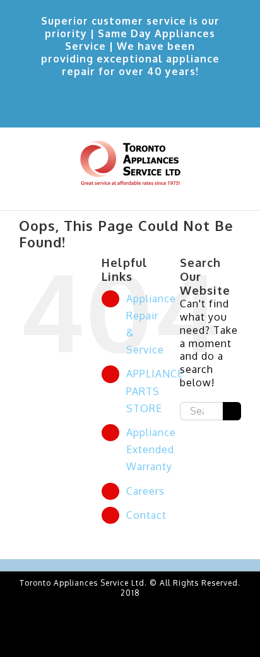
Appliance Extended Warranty (151, 449)
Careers (145, 491)
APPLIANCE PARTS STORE (155, 390)
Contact (146, 515)
